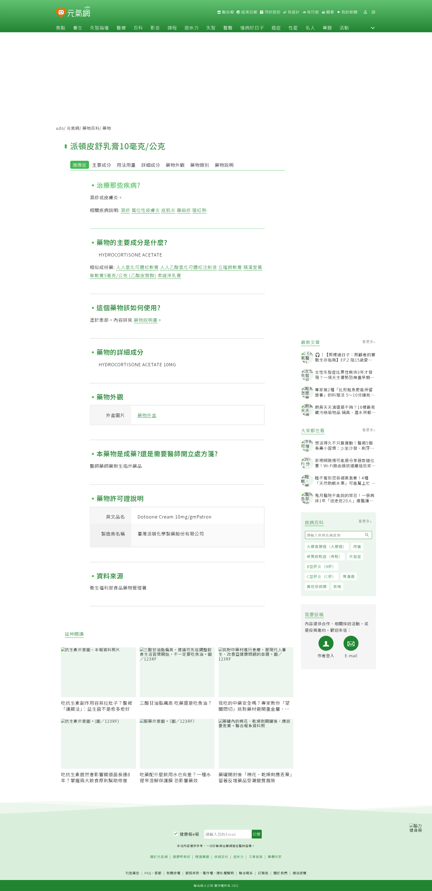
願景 (329, 12)
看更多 (368, 342)
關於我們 (281, 873)
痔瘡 (357, 546)
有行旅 (312, 12)
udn (60, 128)
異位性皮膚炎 (146, 210)
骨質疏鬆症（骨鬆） (325, 556)
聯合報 (227, 12)
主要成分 (101, 165)
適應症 (79, 165)
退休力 (191, 27)
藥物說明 (224, 165)
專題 (327, 27)
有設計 (293, 12)
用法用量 (126, 165)
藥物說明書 (146, 319)
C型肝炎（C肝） (321, 576)
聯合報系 (246, 873)
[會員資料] (365, 12)
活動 (344, 27)
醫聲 (228, 27)
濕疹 (125, 210)
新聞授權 (173, 873)
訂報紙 (263, 873)
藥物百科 (91, 128)
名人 (310, 27)
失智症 (355, 556)
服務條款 (193, 872)
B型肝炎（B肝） (321, 566)
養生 (77, 27)
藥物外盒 (147, 415)
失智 (211, 27)
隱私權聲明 (225, 872)
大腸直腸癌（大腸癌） (327, 546)
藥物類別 (199, 165)
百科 (138, 27)
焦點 (61, 27)
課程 (172, 27)
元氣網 (73, 128)
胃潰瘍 (349, 576)
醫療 (121, 27)
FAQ (147, 872)
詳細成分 (150, 165)
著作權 (208, 872)
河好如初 (272, 12)
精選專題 (202, 857)
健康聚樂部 (181, 857)
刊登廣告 (133, 873)
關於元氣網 (159, 857)
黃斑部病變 (317, 586)
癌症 (276, 27)
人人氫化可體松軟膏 (137, 267)
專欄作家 (275, 857)
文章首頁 (256, 857)
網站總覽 (299, 873)
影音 (155, 27)
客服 (158, 872)
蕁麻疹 (184, 210)
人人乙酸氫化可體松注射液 (188, 267)
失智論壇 (99, 27)
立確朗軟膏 (230, 267)
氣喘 (337, 586)
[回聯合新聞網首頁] (61, 13)
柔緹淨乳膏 (169, 275)
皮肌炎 (168, 210)
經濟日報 (248, 12)
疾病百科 (221, 857)
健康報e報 (189, 834)
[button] (373, 27)
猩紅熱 (199, 210)
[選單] (373, 12)
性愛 (293, 27)
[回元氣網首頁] (79, 12)
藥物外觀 (175, 165)
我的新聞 (349, 12)
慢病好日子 (252, 27)
